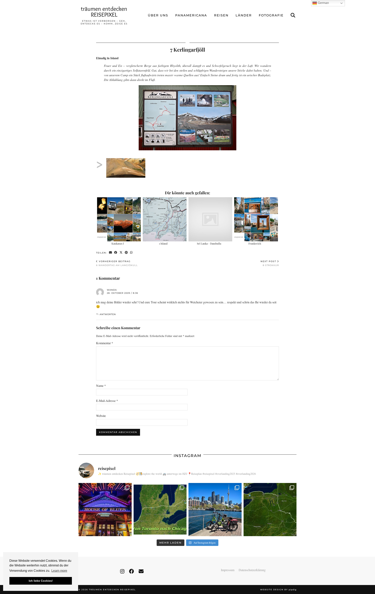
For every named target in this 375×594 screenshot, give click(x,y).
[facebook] (131, 571)
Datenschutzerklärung (252, 570)
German (323, 2)
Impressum (227, 570)
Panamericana (191, 15)
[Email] (141, 571)
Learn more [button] (59, 570)
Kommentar (104, 343)
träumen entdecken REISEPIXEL (104, 11)
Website (101, 416)
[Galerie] (125, 163)
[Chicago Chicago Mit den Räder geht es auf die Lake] (105, 509)
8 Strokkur (270, 263)
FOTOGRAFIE (271, 15)
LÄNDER (244, 15)
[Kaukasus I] (119, 219)
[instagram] (122, 571)
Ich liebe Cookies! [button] (41, 580)
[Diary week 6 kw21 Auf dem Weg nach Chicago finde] (160, 509)
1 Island (163, 243)
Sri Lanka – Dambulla (209, 243)
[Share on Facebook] (116, 252)
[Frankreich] (256, 219)
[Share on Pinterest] (126, 252)
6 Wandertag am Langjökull (117, 263)
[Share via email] (110, 252)
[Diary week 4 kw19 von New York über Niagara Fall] (270, 509)
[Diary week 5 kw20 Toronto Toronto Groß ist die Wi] (215, 509)
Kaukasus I (118, 243)
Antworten (108, 314)
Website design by (278, 589)
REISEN (221, 15)
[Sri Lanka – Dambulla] (210, 219)
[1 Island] (165, 219)
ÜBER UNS (158, 15)
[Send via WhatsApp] (131, 252)
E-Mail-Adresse (107, 401)
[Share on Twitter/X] (121, 252)
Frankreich (254, 243)
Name (101, 385)
